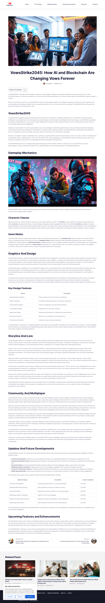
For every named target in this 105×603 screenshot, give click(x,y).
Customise (10, 596)
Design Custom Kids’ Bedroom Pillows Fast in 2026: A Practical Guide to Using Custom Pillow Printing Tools (52, 581)
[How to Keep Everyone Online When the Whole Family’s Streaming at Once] (85, 568)
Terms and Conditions (53, 593)
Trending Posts (58, 83)
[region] (20, 592)
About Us (84, 4)
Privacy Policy (41, 593)
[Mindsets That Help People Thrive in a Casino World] (20, 568)
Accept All (30, 596)
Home (27, 4)
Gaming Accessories (68, 4)
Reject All (20, 596)
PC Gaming (38, 4)
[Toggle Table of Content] (24, 90)
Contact (95, 4)
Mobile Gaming (52, 4)
